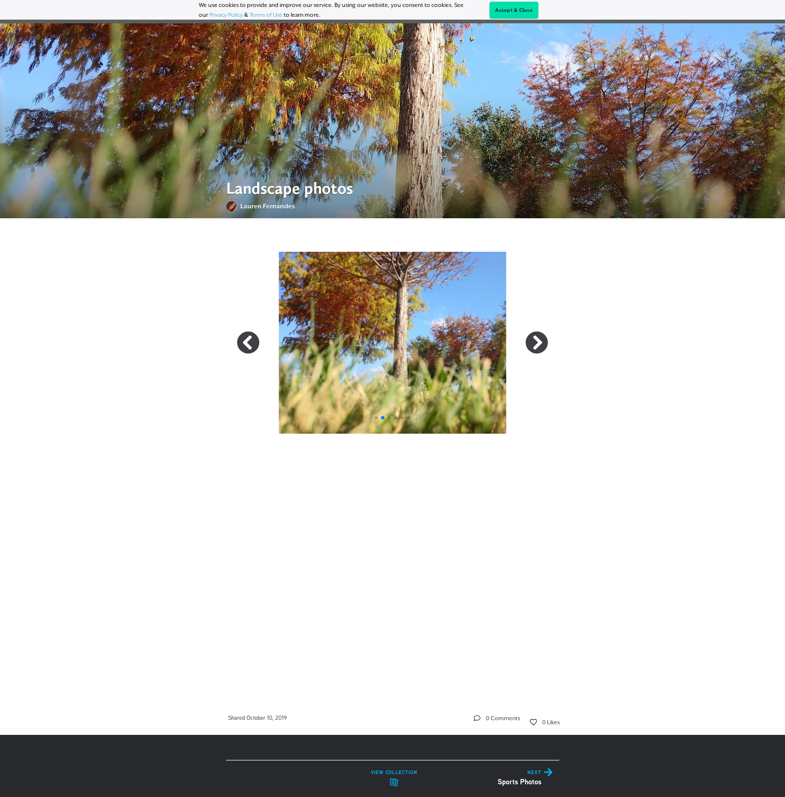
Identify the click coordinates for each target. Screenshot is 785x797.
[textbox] (392, 453)
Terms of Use (266, 14)
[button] (376, 417)
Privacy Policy (226, 14)
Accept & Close (514, 10)
